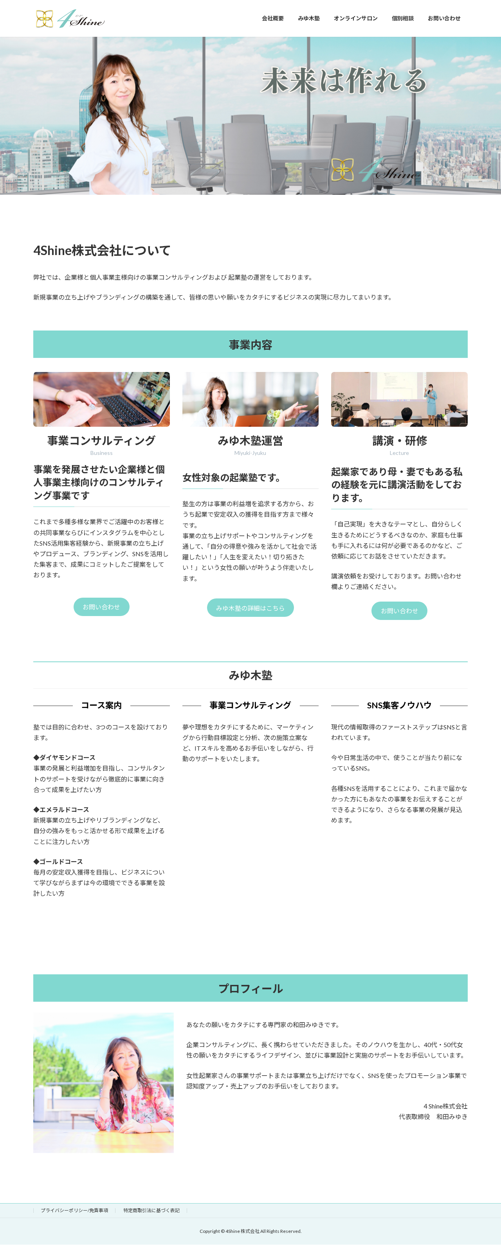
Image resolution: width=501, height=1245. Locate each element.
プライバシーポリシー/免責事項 (74, 1210)
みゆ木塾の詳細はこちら (250, 608)
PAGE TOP (481, 1200)
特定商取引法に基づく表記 (151, 1210)
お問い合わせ (101, 607)
